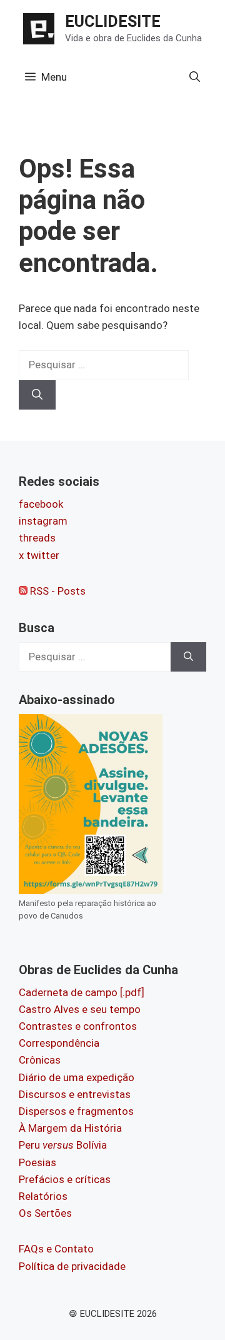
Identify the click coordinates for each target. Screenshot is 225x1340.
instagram (43, 521)
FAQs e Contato (56, 1248)
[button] (194, 77)
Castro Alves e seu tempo (80, 1009)
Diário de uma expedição (76, 1077)
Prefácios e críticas (65, 1179)
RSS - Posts (57, 591)
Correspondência (59, 1043)
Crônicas (40, 1060)
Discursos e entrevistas (75, 1094)
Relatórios (43, 1196)
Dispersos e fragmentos (76, 1111)
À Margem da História (70, 1128)
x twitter (39, 555)
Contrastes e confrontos (78, 1026)
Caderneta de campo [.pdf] (81, 992)
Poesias (37, 1162)
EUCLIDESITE (113, 22)
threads (37, 537)
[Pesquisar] (37, 395)
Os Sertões (45, 1213)
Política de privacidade (72, 1266)
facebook (41, 504)
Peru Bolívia (63, 1145)
